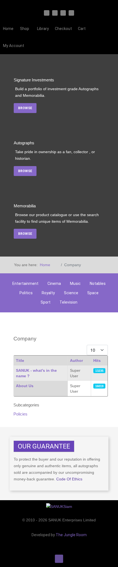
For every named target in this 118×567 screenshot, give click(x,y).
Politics (26, 293)
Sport (45, 302)
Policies (20, 414)
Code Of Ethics (69, 479)
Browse (25, 108)
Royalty (48, 293)
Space (93, 293)
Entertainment (25, 283)
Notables (98, 283)
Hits (97, 360)
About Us (24, 386)
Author (76, 360)
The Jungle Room (71, 535)
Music (75, 283)
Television (68, 302)
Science (71, 293)
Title (20, 360)
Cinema (54, 283)
